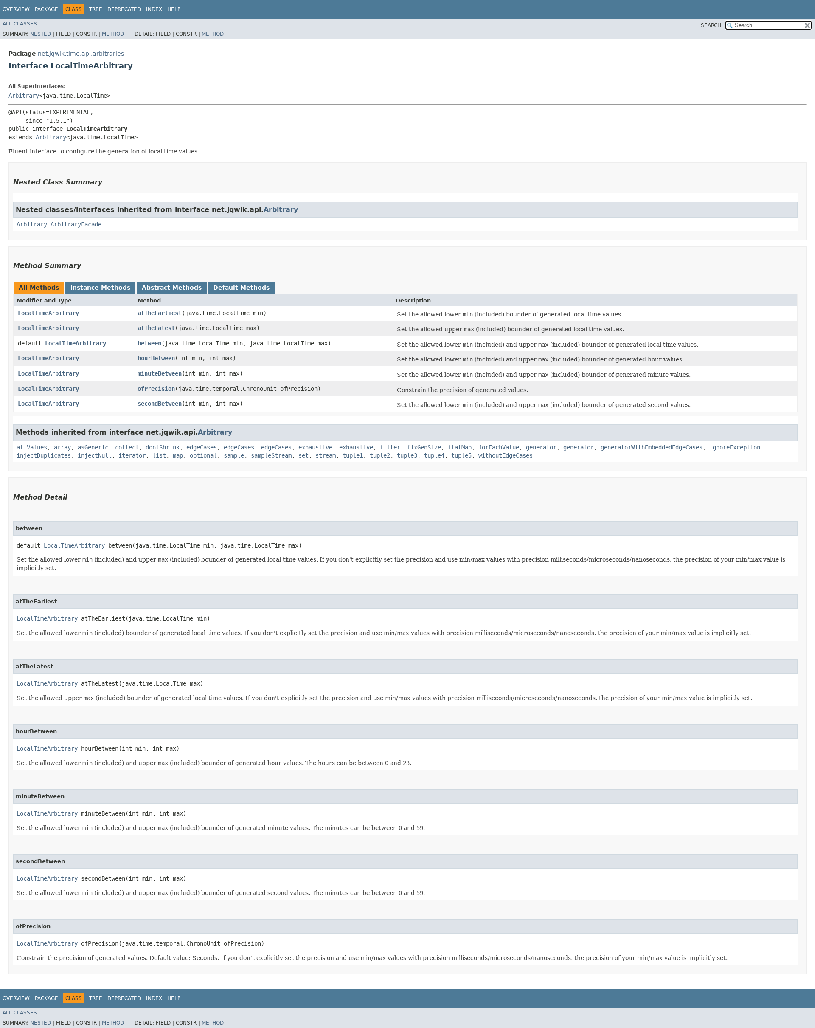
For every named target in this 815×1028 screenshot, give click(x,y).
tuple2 (380, 455)
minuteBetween (160, 373)
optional (203, 455)
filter (390, 447)
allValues (32, 447)
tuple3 (407, 455)
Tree (95, 9)
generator (541, 447)
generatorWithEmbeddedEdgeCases (652, 447)
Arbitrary (23, 95)
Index (154, 9)
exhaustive (315, 447)
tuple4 (434, 455)
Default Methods (241, 287)
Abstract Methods (172, 287)
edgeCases (201, 447)
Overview (16, 9)
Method (113, 34)
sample (234, 455)
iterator (132, 455)
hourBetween (156, 358)
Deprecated (124, 9)
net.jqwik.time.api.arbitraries (81, 53)
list (159, 455)
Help (173, 9)
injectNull (95, 455)
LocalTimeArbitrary (48, 313)
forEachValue (498, 447)
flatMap (460, 447)
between (149, 343)
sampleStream (271, 455)
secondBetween (160, 403)
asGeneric (93, 447)
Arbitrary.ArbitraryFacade (59, 224)
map (178, 455)
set (303, 455)
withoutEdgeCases (505, 455)
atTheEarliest (160, 313)
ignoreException (734, 447)
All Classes (20, 24)
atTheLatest (156, 328)
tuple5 (461, 455)
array (62, 447)
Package (46, 9)
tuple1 (353, 455)
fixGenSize (424, 447)
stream (325, 455)
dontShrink (163, 447)
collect (127, 447)
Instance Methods (100, 287)
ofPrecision (156, 388)
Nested (40, 34)
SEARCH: (712, 25)
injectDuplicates (44, 455)
